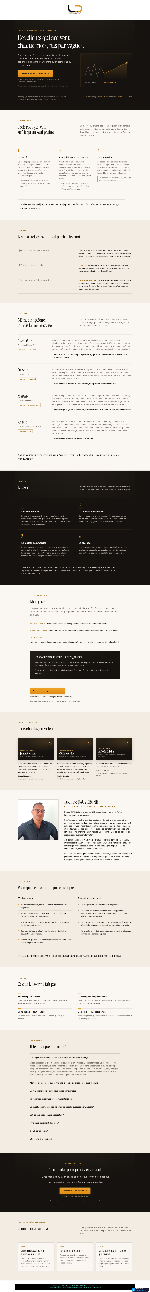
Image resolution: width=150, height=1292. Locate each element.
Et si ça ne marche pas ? (41, 1139)
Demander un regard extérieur (35, 73)
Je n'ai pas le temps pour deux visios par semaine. (53, 1091)
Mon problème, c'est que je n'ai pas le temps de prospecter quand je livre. (64, 1083)
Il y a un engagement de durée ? (44, 1123)
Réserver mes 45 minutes (75, 1191)
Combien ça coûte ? (39, 1131)
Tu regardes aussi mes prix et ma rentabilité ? (51, 1099)
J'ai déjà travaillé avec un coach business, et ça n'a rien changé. (59, 1057)
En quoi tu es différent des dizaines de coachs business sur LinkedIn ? (62, 1107)
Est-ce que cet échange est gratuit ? (47, 1115)
